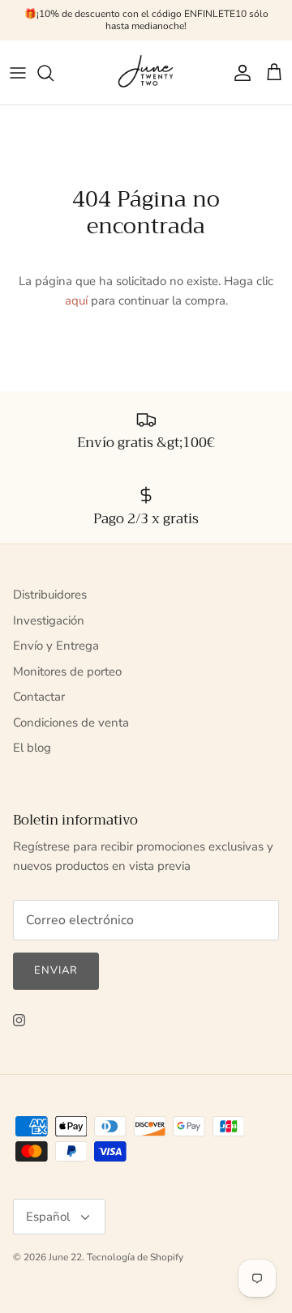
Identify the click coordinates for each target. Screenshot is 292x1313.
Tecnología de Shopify (135, 1257)
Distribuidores (50, 594)
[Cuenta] (238, 73)
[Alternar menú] (18, 73)
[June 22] (146, 72)
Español (48, 1217)
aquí (76, 300)
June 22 (65, 1257)
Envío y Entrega (56, 645)
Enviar (56, 970)
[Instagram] (19, 1020)
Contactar (39, 696)
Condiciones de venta (71, 722)
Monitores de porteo (67, 671)
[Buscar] (53, 73)
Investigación (48, 620)
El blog (32, 748)
